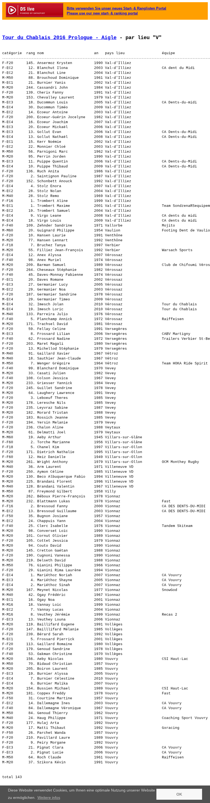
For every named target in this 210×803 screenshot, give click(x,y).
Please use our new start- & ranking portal (102, 13)
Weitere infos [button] (48, 797)
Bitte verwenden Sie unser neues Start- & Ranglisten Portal (116, 8)
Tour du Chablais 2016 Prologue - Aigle (59, 38)
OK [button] (179, 794)
